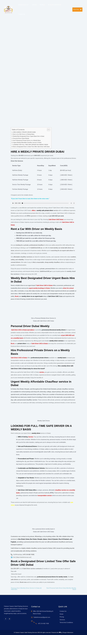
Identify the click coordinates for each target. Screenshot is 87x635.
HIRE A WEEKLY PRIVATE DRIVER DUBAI (24, 132)
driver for (66, 288)
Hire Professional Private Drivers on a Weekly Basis (27, 140)
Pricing (62, 617)
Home (4, 57)
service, (42, 372)
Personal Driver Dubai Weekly (21, 138)
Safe (12, 330)
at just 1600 (65, 335)
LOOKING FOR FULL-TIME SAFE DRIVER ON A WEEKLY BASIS (30, 144)
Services (62, 619)
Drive (16, 330)
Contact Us (63, 611)
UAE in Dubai (22, 330)
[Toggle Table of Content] (48, 129)
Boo (16, 296)
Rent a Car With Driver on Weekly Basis (23, 134)
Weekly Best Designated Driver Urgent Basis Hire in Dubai (28, 136)
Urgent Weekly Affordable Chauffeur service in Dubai (27, 142)
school (71, 288)
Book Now (76, 9)
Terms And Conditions (66, 622)
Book (12, 343)
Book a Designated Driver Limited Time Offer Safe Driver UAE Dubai (31, 146)
